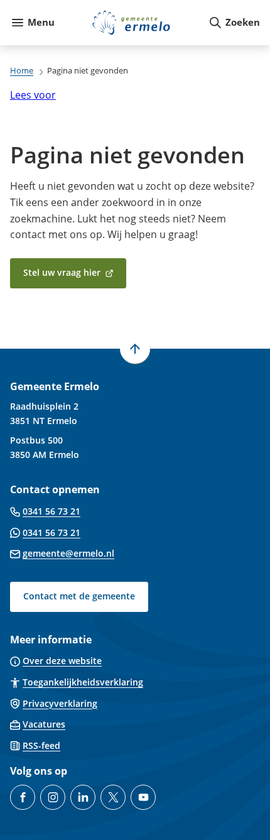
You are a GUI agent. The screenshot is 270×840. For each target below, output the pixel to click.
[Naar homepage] (131, 22)
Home (21, 70)
